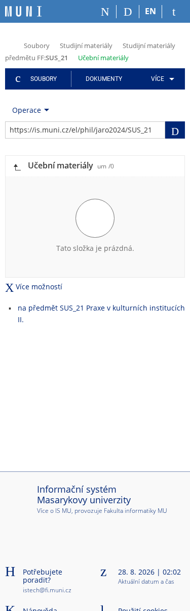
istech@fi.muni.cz (47, 590)
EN (150, 11)
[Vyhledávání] (128, 11)
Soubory (37, 45)
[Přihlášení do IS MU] (173, 11)
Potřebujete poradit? (42, 576)
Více (157, 78)
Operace (26, 110)
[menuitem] (161, 79)
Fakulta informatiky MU (135, 510)
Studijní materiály (86, 45)
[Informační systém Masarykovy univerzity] (23, 11)
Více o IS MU (54, 510)
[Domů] (105, 11)
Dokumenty (104, 78)
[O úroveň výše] (17, 166)
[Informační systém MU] (9, 44)
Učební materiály (103, 57)
